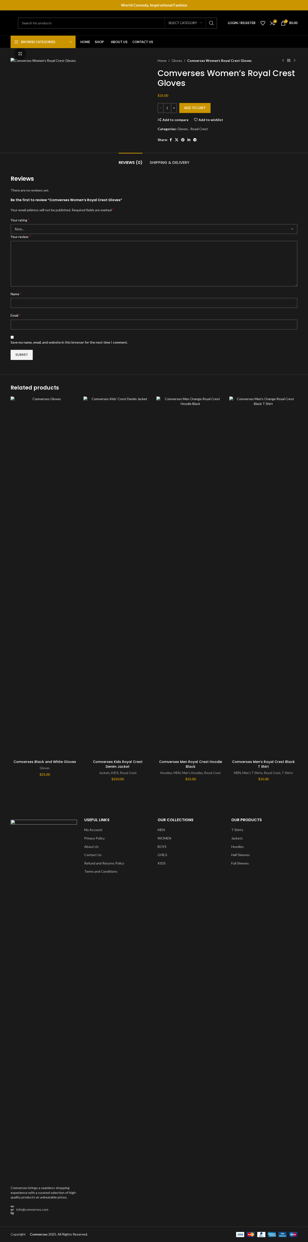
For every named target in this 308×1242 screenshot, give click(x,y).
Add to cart (195, 108)
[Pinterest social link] (183, 140)
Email (16, 315)
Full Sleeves (240, 863)
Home (162, 60)
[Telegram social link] (195, 140)
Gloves (177, 60)
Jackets (104, 773)
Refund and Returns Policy (104, 863)
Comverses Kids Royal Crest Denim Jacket (117, 764)
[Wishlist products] (263, 23)
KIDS (115, 773)
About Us (91, 847)
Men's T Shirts (252, 773)
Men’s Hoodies (192, 773)
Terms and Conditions (100, 871)
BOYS (162, 847)
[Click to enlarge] (20, 54)
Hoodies (166, 773)
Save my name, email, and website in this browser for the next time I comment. (69, 342)
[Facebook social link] (170, 140)
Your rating (20, 220)
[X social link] (176, 140)
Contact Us (93, 855)
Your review (21, 236)
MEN (176, 773)
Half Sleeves (240, 855)
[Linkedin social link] (189, 140)
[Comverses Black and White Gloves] (45, 577)
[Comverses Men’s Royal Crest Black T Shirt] (263, 577)
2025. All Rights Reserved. (59, 1234)
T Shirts (287, 773)
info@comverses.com (32, 1209)
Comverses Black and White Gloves (44, 761)
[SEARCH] (211, 23)
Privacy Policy (94, 838)
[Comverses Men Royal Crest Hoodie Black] (190, 577)
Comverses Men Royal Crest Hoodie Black (190, 764)
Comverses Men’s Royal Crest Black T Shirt (263, 764)
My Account (93, 830)
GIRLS (162, 855)
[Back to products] (289, 61)
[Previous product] (283, 61)
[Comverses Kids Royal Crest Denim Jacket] (117, 577)
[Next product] (294, 61)
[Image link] (44, 1000)
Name (16, 293)
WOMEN (164, 838)
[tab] (130, 160)
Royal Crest (199, 129)
